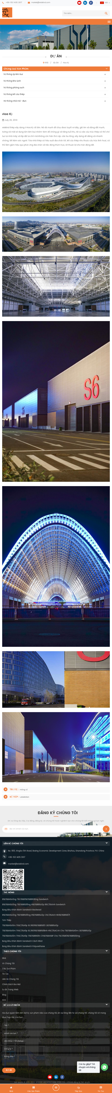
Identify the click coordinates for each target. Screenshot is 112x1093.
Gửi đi (9, 1070)
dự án (56, 62)
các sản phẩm (9, 968)
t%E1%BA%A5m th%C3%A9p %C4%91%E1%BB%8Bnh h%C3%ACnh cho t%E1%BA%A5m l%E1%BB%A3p (46, 930)
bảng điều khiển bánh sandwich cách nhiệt (22, 941)
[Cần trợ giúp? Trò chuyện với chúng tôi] (104, 1067)
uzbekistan (24, 797)
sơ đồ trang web (10, 989)
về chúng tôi (8, 963)
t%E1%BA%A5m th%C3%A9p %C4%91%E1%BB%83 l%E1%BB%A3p (30, 925)
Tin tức (5, 974)
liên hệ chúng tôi (10, 979)
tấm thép (6, 920)
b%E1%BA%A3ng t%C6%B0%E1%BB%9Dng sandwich (25, 899)
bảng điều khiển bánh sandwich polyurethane (23, 946)
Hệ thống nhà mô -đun (15, 101)
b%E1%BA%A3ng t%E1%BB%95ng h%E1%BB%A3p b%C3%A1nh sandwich (33, 904)
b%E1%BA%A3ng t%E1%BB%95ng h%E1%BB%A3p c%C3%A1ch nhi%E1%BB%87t (36, 915)
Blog (4, 994)
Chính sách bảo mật (11, 984)
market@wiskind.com (40, 2)
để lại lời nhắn (56, 1087)
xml (4, 1000)
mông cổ (24, 789)
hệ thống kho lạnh (12, 81)
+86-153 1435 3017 (14, 2)
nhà (46, 62)
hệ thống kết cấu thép (14, 94)
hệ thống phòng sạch (14, 87)
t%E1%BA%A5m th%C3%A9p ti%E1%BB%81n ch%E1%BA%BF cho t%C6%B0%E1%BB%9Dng (41, 936)
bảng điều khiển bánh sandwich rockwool (21, 909)
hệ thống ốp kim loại (13, 74)
